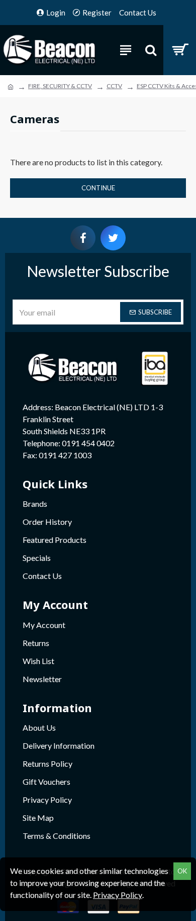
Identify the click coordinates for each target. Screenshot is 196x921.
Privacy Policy (117, 894)
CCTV (114, 86)
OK (182, 871)
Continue (98, 188)
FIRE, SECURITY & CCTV (60, 86)
